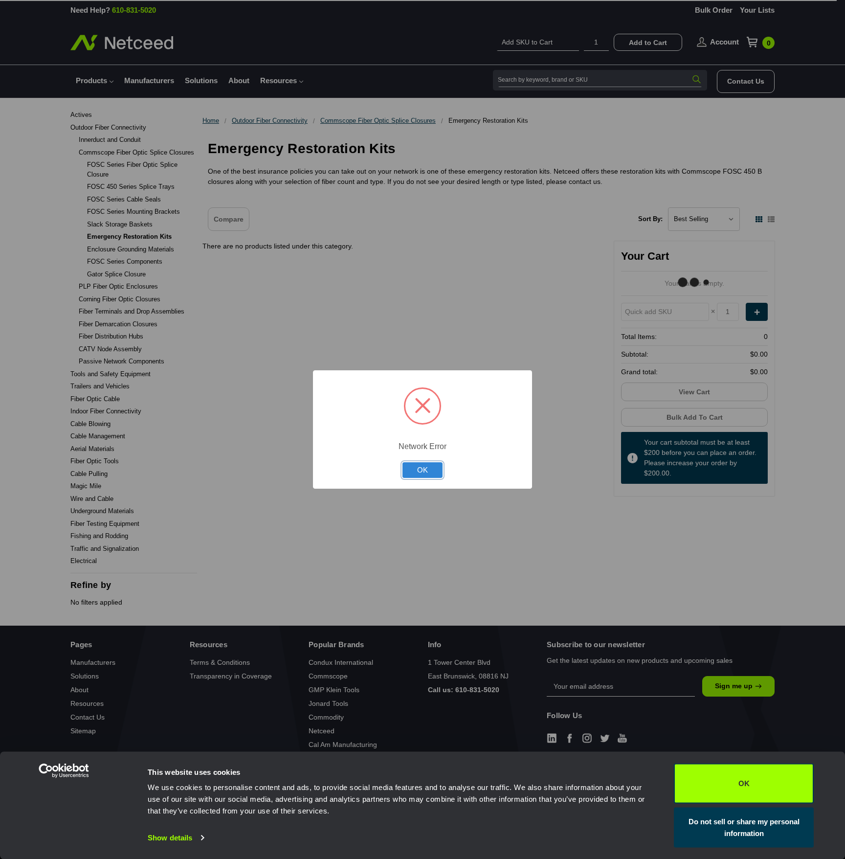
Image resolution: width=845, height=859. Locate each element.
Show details (170, 838)
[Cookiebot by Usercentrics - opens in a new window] (83, 840)
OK (744, 783)
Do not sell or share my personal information (744, 827)
